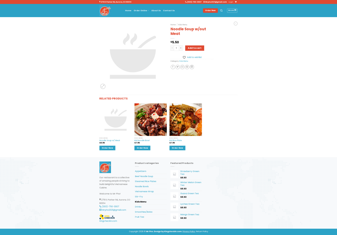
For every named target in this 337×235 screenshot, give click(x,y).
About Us (156, 10)
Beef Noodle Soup (144, 176)
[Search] (221, 10)
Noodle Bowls (142, 186)
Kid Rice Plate (175, 140)
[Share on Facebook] (173, 67)
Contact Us (169, 10)
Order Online (140, 10)
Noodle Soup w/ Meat (109, 140)
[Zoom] (102, 86)
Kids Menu (182, 24)
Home (128, 10)
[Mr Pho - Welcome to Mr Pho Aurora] (110, 10)
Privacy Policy (189, 231)
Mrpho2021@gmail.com (216, 2)
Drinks (138, 206)
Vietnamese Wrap (144, 191)
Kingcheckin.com (108, 220)
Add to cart (194, 48)
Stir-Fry (139, 196)
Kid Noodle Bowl (142, 140)
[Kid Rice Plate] (185, 119)
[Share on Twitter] (177, 67)
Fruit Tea (139, 216)
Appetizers (140, 171)
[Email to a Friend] (182, 67)
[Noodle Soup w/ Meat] (115, 119)
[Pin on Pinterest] (187, 67)
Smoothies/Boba (143, 211)
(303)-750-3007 (194, 2)
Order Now (107, 148)
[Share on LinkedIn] (192, 67)
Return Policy (202, 231)
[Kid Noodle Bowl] (150, 119)
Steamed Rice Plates (145, 181)
